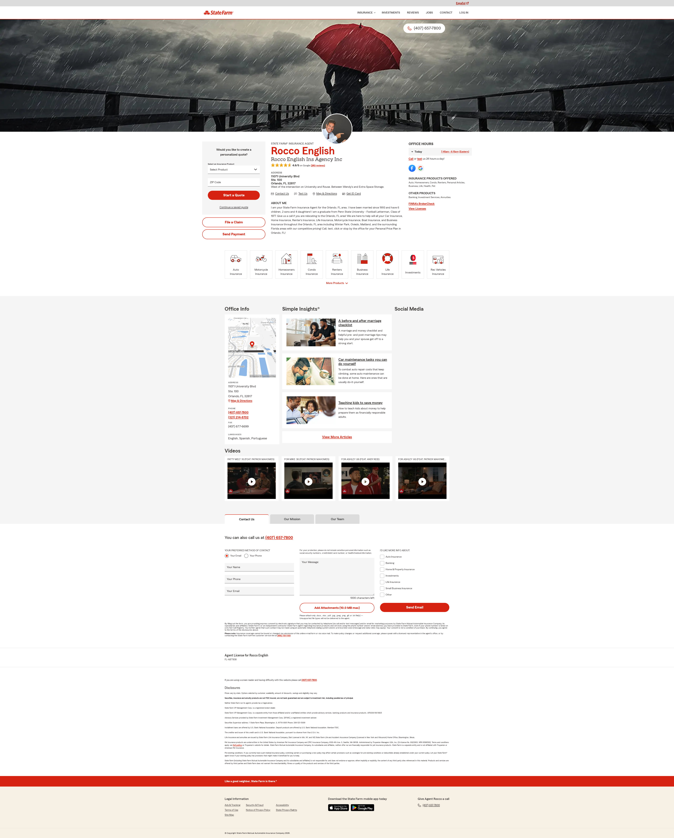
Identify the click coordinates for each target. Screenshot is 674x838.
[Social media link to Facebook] (412, 168)
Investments (391, 12)
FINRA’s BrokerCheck (422, 203)
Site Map (229, 815)
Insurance (365, 12)
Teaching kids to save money (360, 403)
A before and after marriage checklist (359, 323)
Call (411, 158)
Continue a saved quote (234, 207)
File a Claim (234, 222)
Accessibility (282, 805)
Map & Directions (241, 400)
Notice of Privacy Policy (258, 810)
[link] (218, 12)
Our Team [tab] (337, 519)
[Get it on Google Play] (362, 807)
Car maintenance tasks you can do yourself (362, 362)
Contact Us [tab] (246, 519)
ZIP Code (215, 182)
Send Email (414, 607)
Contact (446, 12)
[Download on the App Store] (338, 807)
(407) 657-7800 (238, 412)
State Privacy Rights (286, 810)
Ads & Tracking (232, 805)
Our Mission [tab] (292, 519)
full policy (237, 745)
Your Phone (256, 556)
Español (460, 3)
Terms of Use (231, 810)
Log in (463, 12)
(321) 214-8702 (238, 417)
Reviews (413, 12)
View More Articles (337, 437)
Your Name (233, 567)
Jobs (429, 12)
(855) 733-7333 (283, 635)
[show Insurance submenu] (374, 12)
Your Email (235, 556)
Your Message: (310, 562)
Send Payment (234, 234)
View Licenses (417, 208)
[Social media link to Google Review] (420, 168)
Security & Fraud (254, 805)
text (419, 158)
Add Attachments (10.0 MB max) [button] (337, 607)
